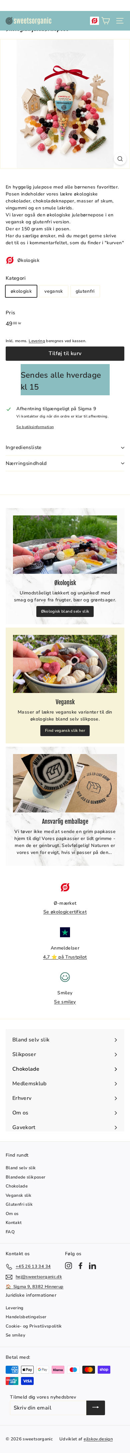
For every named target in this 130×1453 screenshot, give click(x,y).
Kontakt (14, 1223)
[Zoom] (120, 159)
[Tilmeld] (95, 1408)
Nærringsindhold (26, 463)
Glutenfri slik (19, 1204)
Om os (12, 1214)
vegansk (53, 291)
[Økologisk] (65, 544)
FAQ (10, 1232)
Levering (37, 341)
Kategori (16, 278)
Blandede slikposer (25, 1177)
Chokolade (17, 1186)
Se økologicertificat (65, 912)
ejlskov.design (98, 1439)
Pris (10, 312)
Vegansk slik (18, 1195)
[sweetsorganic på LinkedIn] (92, 1265)
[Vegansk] (65, 664)
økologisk (21, 291)
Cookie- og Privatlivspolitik (34, 1326)
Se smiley (65, 1002)
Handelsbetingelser (26, 1317)
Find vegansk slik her (65, 730)
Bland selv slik (21, 1168)
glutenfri (85, 291)
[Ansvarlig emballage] (65, 783)
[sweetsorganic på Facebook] (80, 1265)
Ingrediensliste (24, 447)
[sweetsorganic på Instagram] (68, 1265)
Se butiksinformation (35, 426)
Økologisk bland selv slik (65, 611)
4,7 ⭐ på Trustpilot (65, 957)
